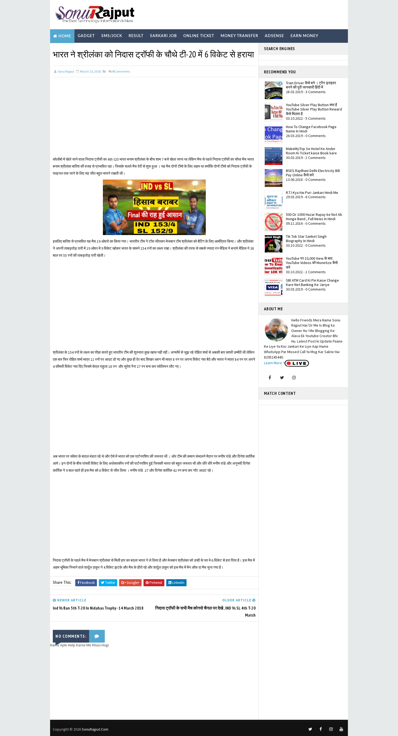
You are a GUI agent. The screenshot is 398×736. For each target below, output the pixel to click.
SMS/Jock (111, 36)
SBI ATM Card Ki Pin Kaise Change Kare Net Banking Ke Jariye (312, 282)
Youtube (129, 50)
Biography (65, 50)
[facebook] (321, 729)
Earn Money (304, 36)
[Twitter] (281, 377)
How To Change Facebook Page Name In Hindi (311, 129)
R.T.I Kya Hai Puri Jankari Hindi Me (312, 192)
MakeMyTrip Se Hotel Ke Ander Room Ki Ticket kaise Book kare (311, 151)
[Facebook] (269, 377)
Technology (98, 50)
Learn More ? (274, 362)
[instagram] (331, 729)
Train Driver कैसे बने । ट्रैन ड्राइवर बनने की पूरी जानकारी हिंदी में (311, 85)
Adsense (274, 36)
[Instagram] (294, 377)
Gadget (86, 36)
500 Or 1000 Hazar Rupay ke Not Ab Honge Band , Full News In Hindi (314, 217)
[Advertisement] (154, 118)
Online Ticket (198, 36)
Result (136, 36)
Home (64, 36)
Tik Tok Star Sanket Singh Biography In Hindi (306, 238)
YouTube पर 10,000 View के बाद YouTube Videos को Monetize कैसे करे (312, 263)
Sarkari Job (163, 36)
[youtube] (341, 729)
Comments (121, 71)
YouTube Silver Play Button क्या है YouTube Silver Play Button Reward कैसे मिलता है (314, 109)
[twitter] (310, 729)
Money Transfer (239, 36)
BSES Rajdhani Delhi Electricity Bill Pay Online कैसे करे (313, 173)
